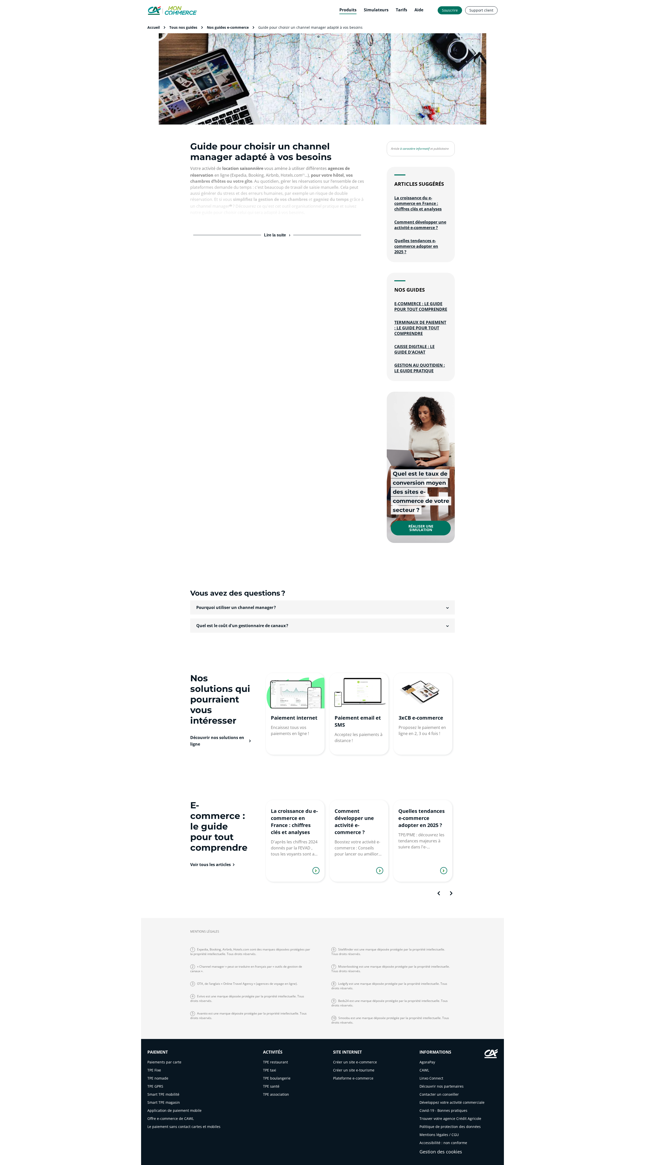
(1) (303, 174)
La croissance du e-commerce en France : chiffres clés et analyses (418, 203)
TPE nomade (157, 1078)
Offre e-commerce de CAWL (170, 1118)
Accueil (153, 27)
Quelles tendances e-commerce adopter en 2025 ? (416, 246)
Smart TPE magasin (163, 1102)
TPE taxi (269, 1070)
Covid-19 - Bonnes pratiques (443, 1110)
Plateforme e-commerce (353, 1078)
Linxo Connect (431, 1078)
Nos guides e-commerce (228, 27)
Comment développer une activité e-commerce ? (420, 224)
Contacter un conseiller (439, 1094)
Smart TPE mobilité (163, 1094)
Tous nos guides (183, 27)
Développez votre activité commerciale (452, 1102)
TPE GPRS (155, 1086)
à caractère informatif (415, 148)
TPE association (276, 1094)
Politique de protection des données (450, 1126)
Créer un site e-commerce (355, 1062)
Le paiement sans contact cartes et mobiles (183, 1126)
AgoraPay (427, 1062)
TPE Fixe (154, 1070)
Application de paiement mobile (174, 1110)
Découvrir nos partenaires (442, 1086)
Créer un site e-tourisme (353, 1070)
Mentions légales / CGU (439, 1134)
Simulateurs (376, 10)
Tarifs (401, 10)
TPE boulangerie (277, 1078)
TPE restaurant (275, 1062)
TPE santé (271, 1086)
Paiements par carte (164, 1062)
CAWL (424, 1070)
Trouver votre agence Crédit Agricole (450, 1118)
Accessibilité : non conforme (443, 1142)
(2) (231, 205)
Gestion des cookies (441, 1152)
